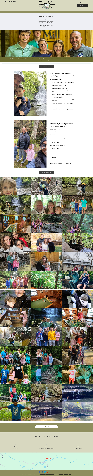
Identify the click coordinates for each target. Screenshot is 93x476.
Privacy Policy (61, 474)
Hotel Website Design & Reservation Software (47, 474)
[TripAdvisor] (15, 1)
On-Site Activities (59, 97)
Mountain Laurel (55, 131)
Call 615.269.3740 (46, 66)
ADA (70, 474)
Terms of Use (66, 474)
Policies (48, 26)
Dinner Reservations (50, 22)
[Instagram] (7, 1)
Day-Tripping (41, 22)
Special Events (50, 25)
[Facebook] (5, 1)
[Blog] (13, 1)
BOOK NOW (46, 426)
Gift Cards (44, 26)
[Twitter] (9, 1)
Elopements (43, 23)
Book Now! (82, 5)
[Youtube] (11, 1)
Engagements (49, 23)
